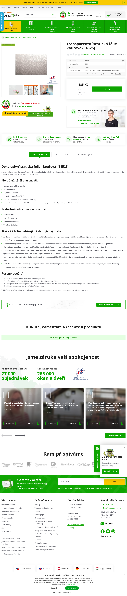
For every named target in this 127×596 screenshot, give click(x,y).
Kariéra (37, 511)
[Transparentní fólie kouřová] (16, 90)
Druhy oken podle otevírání (45, 530)
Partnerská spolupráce (45, 7)
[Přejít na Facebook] (103, 531)
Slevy (3, 528)
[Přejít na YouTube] (108, 531)
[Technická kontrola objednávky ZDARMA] (63, 14)
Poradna (38, 540)
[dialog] (63, 584)
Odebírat (115, 482)
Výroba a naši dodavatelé (44, 508)
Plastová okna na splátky (10, 538)
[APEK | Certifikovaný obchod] (80, 374)
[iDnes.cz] (83, 464)
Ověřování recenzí (41, 543)
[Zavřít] (125, 447)
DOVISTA (115, 71)
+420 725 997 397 (84, 120)
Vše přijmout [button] (71, 588)
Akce (9, 7)
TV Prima (9, 12)
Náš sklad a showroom (75, 525)
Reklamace (5, 521)
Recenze (32, 7)
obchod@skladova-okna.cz (88, 123)
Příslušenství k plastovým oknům (18, 37)
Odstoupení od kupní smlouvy (12, 551)
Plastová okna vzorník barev (45, 546)
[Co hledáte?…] (40, 15)
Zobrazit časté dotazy (107, 305)
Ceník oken (5, 535)
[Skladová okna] (10, 15)
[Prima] (5, 465)
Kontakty (59, 7)
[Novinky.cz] (67, 464)
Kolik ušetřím (6, 531)
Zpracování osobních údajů (11, 508)
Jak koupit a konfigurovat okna (13, 547)
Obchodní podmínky (8, 504)
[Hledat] (53, 14)
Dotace (16, 7)
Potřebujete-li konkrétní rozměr (46, 527)
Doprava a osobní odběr (10, 511)
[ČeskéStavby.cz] (54, 465)
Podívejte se (109, 471)
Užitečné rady (40, 518)
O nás (3, 7)
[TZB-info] (41, 464)
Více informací (91, 3)
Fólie (34, 37)
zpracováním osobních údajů (101, 488)
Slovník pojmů (40, 515)
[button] (20, 435)
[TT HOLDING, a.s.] (107, 523)
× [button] (125, 574)
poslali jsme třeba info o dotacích (31, 488)
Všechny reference (115, 435)
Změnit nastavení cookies (10, 554)
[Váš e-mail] (92, 481)
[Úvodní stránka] (2, 37)
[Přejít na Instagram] (113, 531)
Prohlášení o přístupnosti (44, 550)
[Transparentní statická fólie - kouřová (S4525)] (31, 64)
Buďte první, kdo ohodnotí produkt (93, 54)
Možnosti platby (7, 515)
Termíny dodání (7, 518)
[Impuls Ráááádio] (18, 465)
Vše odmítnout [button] (56, 588)
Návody (24, 7)
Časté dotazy (6, 525)
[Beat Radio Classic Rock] (29, 465)
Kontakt (118, 74)
